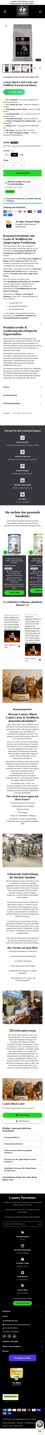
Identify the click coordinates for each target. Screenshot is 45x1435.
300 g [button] (6, 154)
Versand (5, 1426)
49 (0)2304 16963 (11, 1328)
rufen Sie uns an (24, 1121)
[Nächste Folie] (39, 68)
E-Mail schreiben (24, 1115)
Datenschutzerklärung (9, 1423)
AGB (10, 1426)
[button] (39, 11)
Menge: (6, 160)
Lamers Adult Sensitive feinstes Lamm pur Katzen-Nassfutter (14, 561)
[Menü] (5, 11)
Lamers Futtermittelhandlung (16, 1419)
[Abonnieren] (39, 1223)
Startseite (6, 413)
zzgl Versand (16, 146)
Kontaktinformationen (31, 1423)
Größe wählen (14, 593)
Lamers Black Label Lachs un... (22, 413)
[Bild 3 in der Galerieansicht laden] (25, 68)
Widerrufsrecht (18, 1426)
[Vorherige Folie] (34, 68)
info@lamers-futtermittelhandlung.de (17, 1324)
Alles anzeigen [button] (9, 191)
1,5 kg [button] (14, 154)
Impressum (20, 1423)
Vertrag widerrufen (22, 1303)
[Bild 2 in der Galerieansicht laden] (16, 68)
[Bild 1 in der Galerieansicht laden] (7, 68)
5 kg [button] (21, 154)
